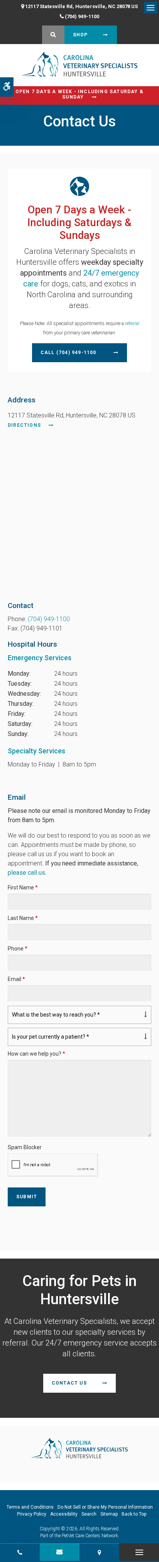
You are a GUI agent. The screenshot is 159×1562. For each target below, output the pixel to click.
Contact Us (69, 1383)
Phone (17, 948)
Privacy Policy (31, 1514)
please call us (26, 872)
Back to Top (134, 1514)
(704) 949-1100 (82, 16)
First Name (23, 887)
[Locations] (99, 1552)
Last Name (23, 918)
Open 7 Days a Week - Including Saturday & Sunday (79, 94)
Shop (80, 34)
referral (132, 323)
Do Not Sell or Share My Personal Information (105, 1507)
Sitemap (109, 1514)
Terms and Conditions (30, 1507)
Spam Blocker (25, 1147)
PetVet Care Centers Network (90, 1535)
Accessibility (64, 1514)
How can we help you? (36, 1054)
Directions (24, 425)
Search (88, 1514)
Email (16, 979)
